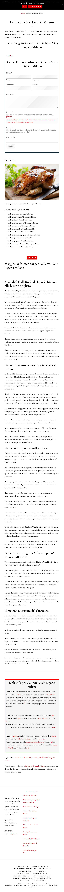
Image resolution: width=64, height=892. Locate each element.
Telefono (10, 84)
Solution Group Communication (48, 885)
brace (8, 721)
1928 (51, 742)
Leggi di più (35, 6)
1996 (27, 748)
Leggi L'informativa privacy (23, 884)
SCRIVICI (32, 258)
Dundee (42, 739)
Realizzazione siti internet (30, 885)
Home (23, 13)
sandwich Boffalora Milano (31, 839)
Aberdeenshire (26, 739)
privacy (9, 117)
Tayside (10, 748)
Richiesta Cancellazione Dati (40, 884)
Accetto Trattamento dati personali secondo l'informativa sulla (29, 116)
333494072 (14, 834)
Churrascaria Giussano (30, 795)
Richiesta (10, 94)
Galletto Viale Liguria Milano (35, 766)
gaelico (15, 736)
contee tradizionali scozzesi (35, 742)
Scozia (54, 736)
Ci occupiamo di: (32, 792)
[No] (62, 5)
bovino (19, 695)
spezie (20, 718)
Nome (9, 73)
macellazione (51, 695)
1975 (25, 745)
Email (35, 84)
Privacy (9, 112)
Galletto (10, 56)
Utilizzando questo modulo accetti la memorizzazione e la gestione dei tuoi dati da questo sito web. (31, 131)
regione (54, 745)
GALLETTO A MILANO (22, 758)
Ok (24, 6)
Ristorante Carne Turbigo (31, 807)
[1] (24, 703)
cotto (39, 718)
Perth (18, 739)
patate (54, 727)
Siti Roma (32, 886)
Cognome (36, 80)
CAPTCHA (10, 137)
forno (45, 718)
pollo (52, 715)
